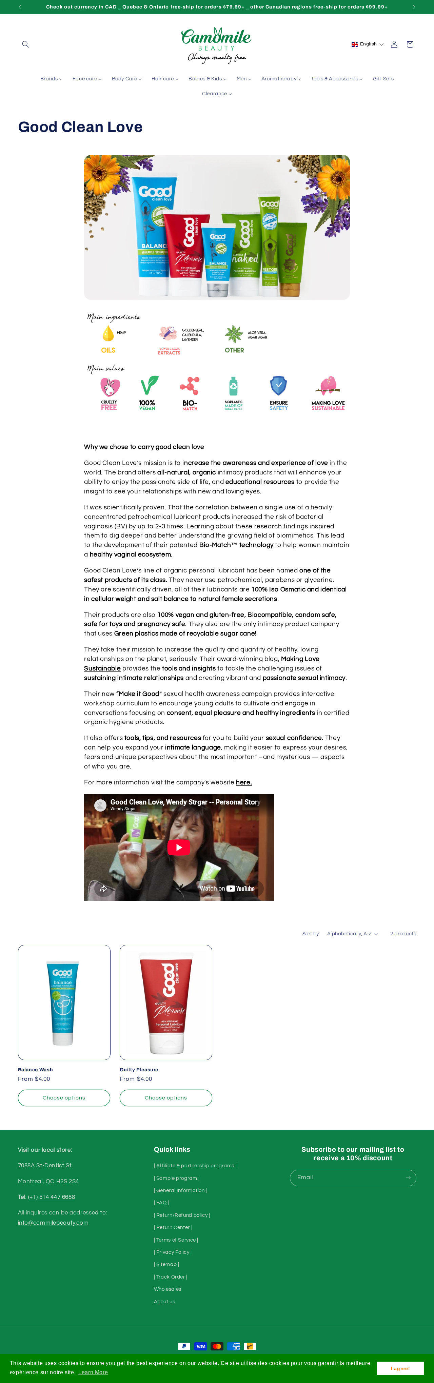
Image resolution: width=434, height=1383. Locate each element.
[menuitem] (51, 79)
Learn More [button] (93, 1372)
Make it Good (139, 694)
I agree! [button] (400, 1368)
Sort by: (311, 933)
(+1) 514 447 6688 (51, 1197)
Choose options (64, 1097)
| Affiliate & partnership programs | (195, 1165)
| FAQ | (161, 1202)
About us (164, 1301)
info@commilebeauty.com (53, 1223)
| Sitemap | (166, 1264)
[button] (26, 44)
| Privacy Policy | (173, 1252)
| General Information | (181, 1190)
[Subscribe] (408, 1178)
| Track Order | (171, 1277)
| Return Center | (173, 1227)
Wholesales (167, 1289)
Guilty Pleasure (139, 1069)
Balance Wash (35, 1069)
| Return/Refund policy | (182, 1215)
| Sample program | (177, 1178)
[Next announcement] (414, 7)
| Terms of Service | (176, 1240)
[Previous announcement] (20, 7)
